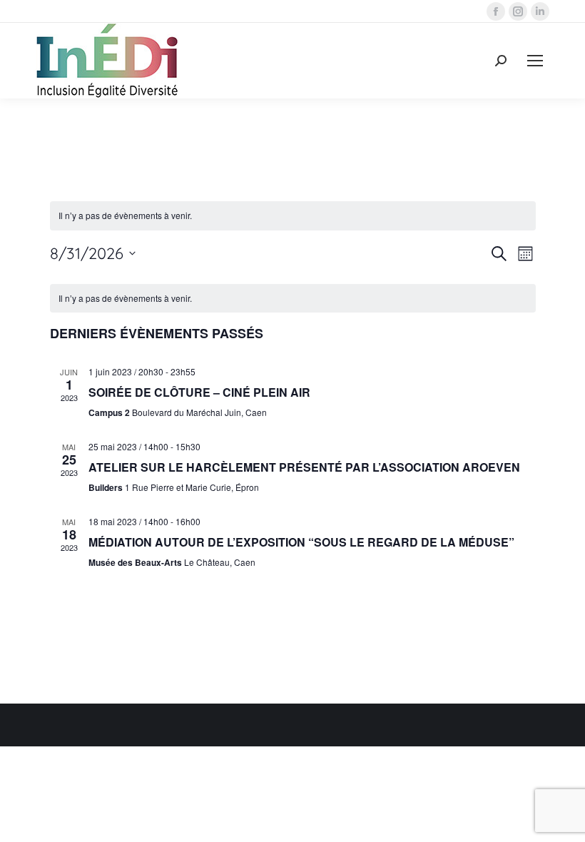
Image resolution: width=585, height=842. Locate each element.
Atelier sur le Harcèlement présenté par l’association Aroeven (304, 467)
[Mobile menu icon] (535, 60)
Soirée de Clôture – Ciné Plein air (199, 392)
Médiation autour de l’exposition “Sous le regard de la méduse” (301, 542)
